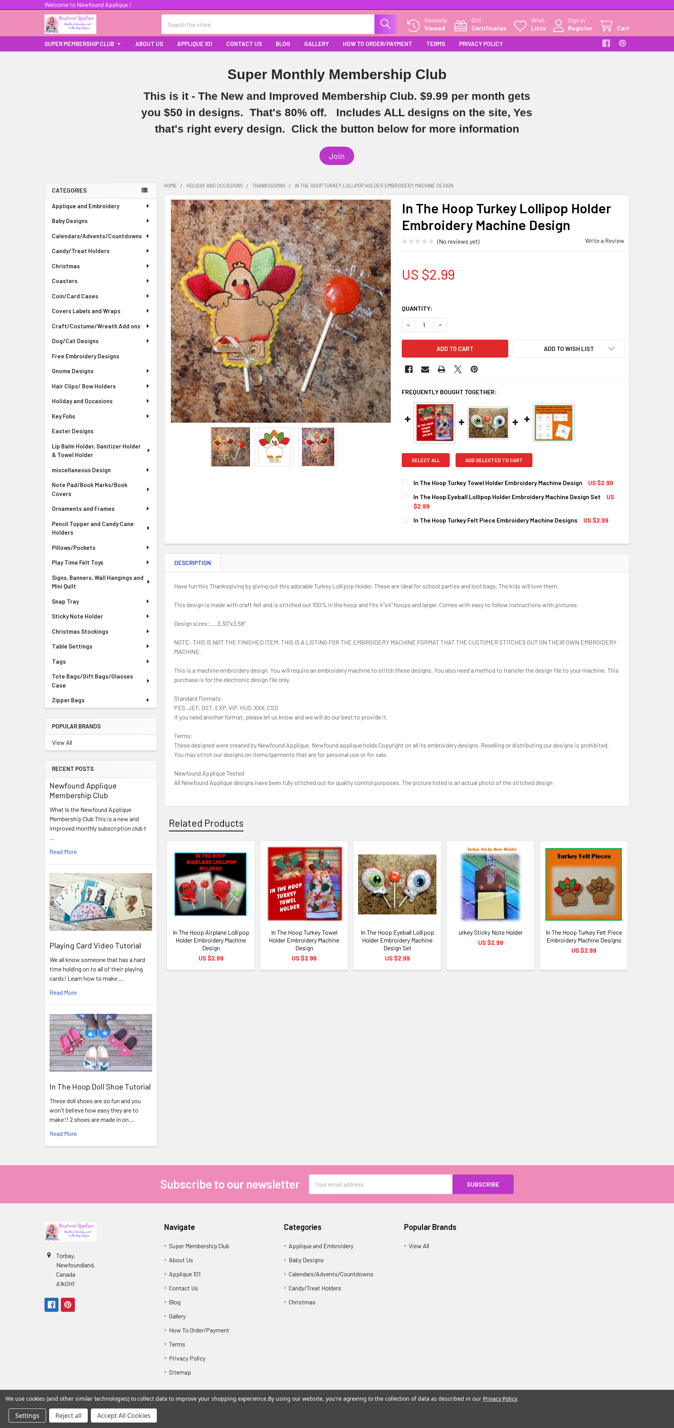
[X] (458, 369)
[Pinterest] (622, 43)
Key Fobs (63, 416)
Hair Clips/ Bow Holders (84, 386)
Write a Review (604, 240)
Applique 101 (194, 43)
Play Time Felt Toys (77, 562)
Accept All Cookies (124, 1415)
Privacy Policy (481, 43)
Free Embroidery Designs (85, 356)
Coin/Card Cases (75, 295)
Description (192, 562)
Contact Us (244, 43)
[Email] (425, 369)
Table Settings (72, 646)
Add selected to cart (494, 460)
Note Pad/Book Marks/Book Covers (90, 489)
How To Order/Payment (377, 43)
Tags (59, 661)
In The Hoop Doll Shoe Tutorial (100, 1086)
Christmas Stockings (80, 631)
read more (63, 851)
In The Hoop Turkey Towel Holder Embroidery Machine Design (497, 482)
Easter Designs (73, 430)
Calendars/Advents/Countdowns (97, 235)
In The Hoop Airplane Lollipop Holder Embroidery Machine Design (211, 939)
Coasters (65, 280)
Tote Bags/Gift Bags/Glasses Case (92, 681)
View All (62, 742)
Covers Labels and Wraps (86, 310)
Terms (435, 43)
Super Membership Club (79, 43)
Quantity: (417, 308)
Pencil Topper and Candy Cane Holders (93, 528)
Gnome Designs (73, 370)
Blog (283, 43)
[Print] (442, 369)
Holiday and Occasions (82, 400)
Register (580, 28)
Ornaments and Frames (83, 508)
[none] (280, 311)
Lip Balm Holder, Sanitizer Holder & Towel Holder (96, 451)
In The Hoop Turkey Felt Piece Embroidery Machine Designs (495, 520)
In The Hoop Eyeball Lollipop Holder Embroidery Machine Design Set (507, 496)
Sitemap (180, 1372)
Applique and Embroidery (85, 205)
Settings (27, 1415)
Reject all (68, 1415)
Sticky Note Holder (77, 616)
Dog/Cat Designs (75, 340)
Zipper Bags (68, 699)
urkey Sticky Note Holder (491, 932)
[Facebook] (606, 43)
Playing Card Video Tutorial (95, 945)
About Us (149, 43)
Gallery (316, 43)
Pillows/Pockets (74, 547)
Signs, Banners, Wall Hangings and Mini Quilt (98, 582)
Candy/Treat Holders (81, 250)
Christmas (66, 265)
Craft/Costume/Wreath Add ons (96, 326)
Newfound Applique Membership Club (83, 790)
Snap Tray (65, 601)
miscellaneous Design (81, 469)
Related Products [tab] (206, 823)
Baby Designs (70, 220)
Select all (425, 460)
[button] (336, 156)
